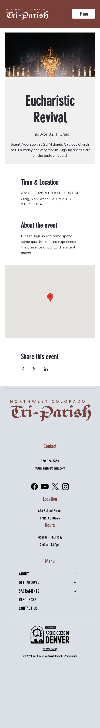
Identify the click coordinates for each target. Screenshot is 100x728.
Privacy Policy (50, 649)
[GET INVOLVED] (75, 582)
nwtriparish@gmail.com (50, 468)
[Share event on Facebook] (23, 369)
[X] (55, 486)
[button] (50, 627)
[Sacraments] (75, 591)
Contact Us (28, 608)
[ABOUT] (75, 574)
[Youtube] (44, 486)
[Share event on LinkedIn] (46, 369)
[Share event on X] (34, 369)
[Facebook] (34, 486)
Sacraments (29, 591)
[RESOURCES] (75, 599)
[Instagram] (65, 486)
